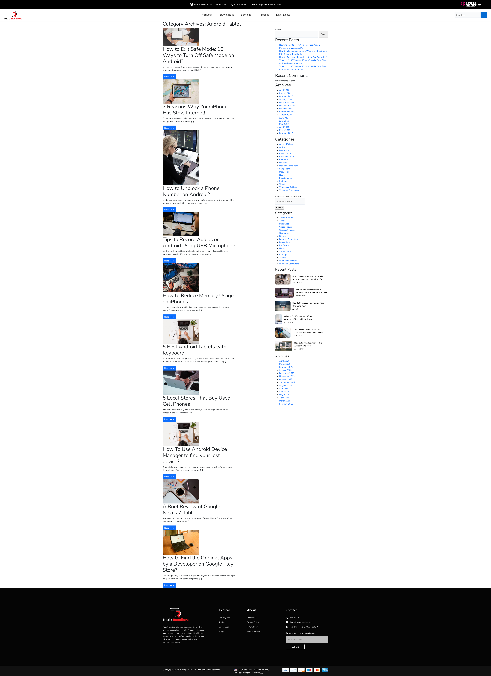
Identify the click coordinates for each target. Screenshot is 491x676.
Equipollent (284, 168)
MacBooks (284, 171)
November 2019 (287, 105)
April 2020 (284, 90)
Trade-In (222, 622)
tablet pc (283, 181)
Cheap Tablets (286, 153)
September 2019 (287, 111)
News (282, 175)
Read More (169, 76)
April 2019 (284, 127)
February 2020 (286, 96)
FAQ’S (221, 631)
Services (246, 14)
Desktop (283, 162)
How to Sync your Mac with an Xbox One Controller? (303, 57)
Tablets (282, 184)
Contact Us (251, 617)
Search (278, 29)
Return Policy (252, 627)
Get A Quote (224, 617)
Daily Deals (283, 14)
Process (264, 14)
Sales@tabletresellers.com (268, 4)
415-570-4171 (241, 4)
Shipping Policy (253, 631)
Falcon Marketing (252, 672)
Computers (284, 159)
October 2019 (285, 108)
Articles (283, 147)
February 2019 (286, 133)
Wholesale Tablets (288, 187)
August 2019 (285, 114)
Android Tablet (286, 144)
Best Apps (284, 150)
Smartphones (285, 178)
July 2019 (283, 117)
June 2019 (284, 121)
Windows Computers (289, 190)
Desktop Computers (288, 165)
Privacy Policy (253, 622)
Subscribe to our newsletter (288, 196)
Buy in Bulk (227, 14)
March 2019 (285, 130)
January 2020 (285, 99)
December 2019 (286, 102)
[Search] (484, 15)
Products (206, 14)
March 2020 (285, 93)
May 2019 (284, 124)
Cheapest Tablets (287, 156)
